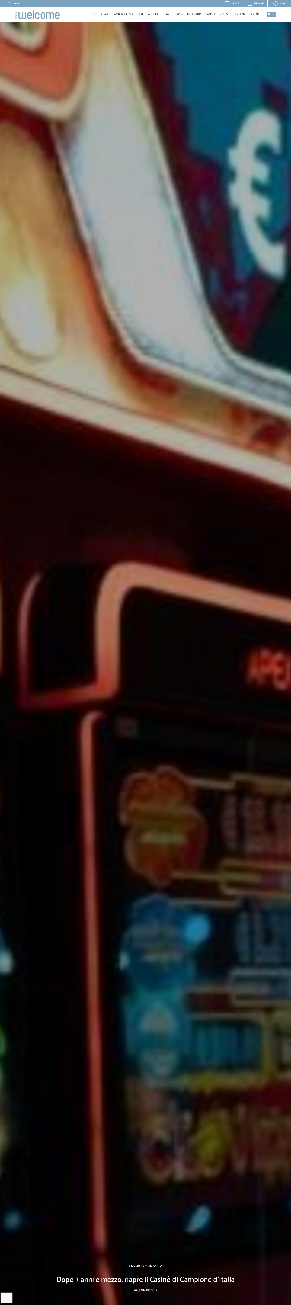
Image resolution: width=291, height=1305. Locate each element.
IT (269, 14)
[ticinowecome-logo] (37, 14)
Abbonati (259, 3)
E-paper (234, 4)
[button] (11, 3)
